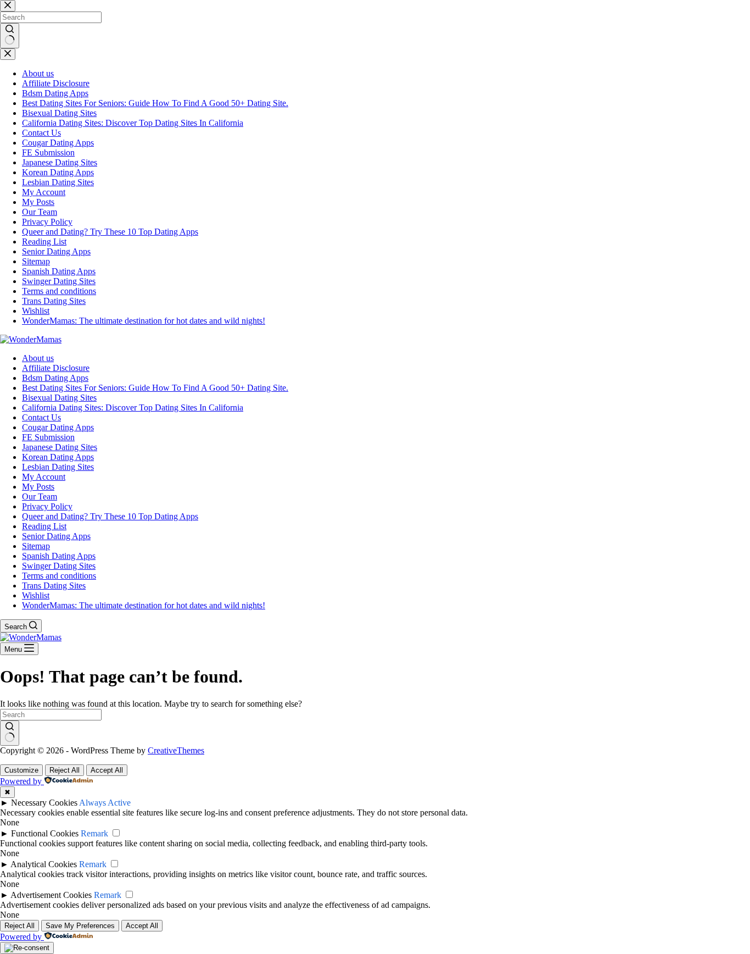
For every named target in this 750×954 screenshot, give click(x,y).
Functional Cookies (45, 833)
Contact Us (41, 417)
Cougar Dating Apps (58, 427)
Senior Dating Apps (56, 536)
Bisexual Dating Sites (59, 397)
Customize (21, 770)
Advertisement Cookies (51, 895)
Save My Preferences (80, 926)
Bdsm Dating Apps (55, 377)
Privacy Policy (47, 506)
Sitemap (36, 546)
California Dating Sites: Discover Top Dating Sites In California (132, 407)
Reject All (64, 770)
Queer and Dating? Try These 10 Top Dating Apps (110, 516)
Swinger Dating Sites (59, 565)
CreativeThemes (176, 750)
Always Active (105, 802)
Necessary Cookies (44, 802)
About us (38, 358)
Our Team (39, 496)
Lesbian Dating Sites (58, 467)
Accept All (107, 770)
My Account (43, 476)
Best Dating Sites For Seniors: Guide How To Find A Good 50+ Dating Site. (155, 387)
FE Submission (48, 437)
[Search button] (9, 733)
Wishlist (35, 595)
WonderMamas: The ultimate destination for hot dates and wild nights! (143, 605)
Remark (94, 833)
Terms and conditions (59, 575)
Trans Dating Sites (54, 585)
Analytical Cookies (43, 864)
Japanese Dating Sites (59, 447)
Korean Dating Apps (58, 457)
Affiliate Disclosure (55, 368)
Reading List (44, 526)
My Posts (38, 486)
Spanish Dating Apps (59, 556)
